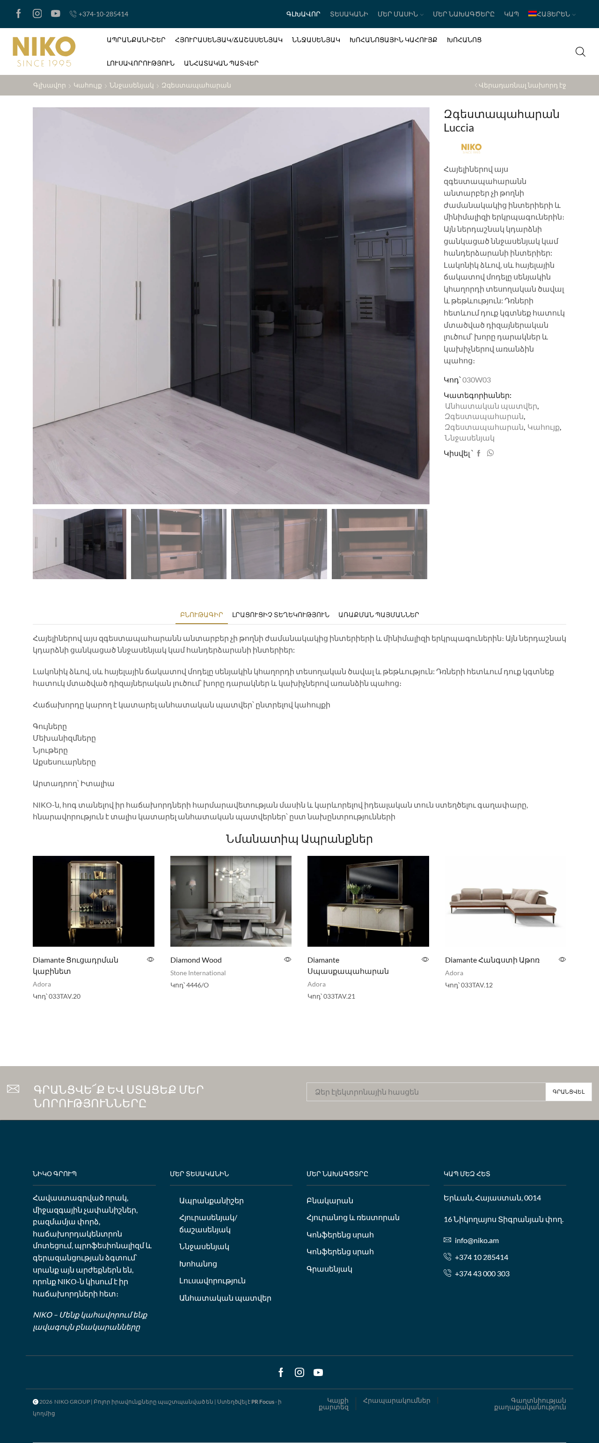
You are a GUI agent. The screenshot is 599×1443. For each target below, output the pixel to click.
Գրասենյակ (329, 1268)
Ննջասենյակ (316, 40)
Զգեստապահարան (196, 85)
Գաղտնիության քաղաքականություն (530, 1403)
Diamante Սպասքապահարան (348, 965)
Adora (42, 984)
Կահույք (87, 85)
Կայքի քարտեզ (334, 1403)
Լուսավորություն (141, 63)
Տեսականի (349, 14)
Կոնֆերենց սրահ (340, 1234)
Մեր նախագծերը (464, 14)
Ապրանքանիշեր (136, 40)
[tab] (201, 614)
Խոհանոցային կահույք (394, 40)
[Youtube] (55, 14)
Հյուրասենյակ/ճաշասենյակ (229, 40)
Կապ (511, 14)
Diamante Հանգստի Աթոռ (492, 959)
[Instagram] (37, 14)
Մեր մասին (398, 14)
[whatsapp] (489, 453)
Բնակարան (330, 1200)
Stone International (198, 973)
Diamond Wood (196, 959)
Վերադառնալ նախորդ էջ (522, 85)
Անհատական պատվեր (221, 63)
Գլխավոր (303, 14)
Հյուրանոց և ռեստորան (353, 1217)
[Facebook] (18, 14)
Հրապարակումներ (397, 1400)
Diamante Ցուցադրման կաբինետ (75, 965)
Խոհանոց (464, 40)
